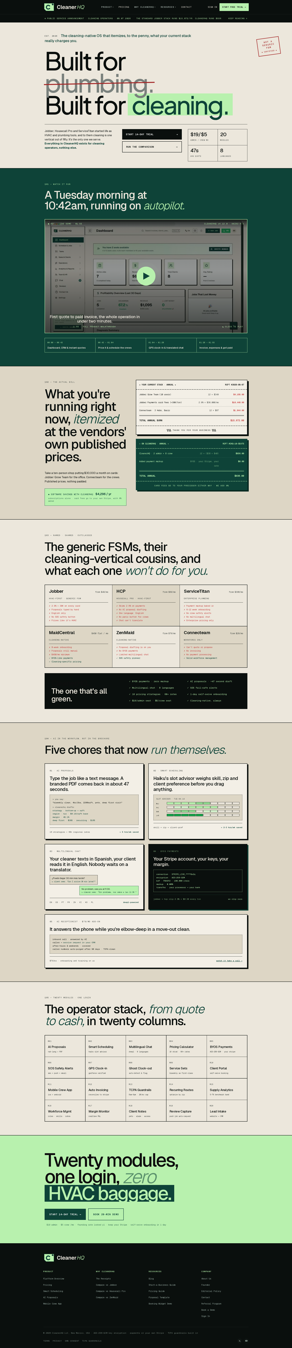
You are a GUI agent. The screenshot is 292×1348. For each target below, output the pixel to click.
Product (107, 7)
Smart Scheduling (53, 1291)
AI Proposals (50, 1297)
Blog (151, 1278)
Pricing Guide (157, 1291)
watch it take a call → (229, 961)
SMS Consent (72, 1341)
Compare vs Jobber (106, 1285)
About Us (206, 1278)
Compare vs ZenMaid (107, 1297)
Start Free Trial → (234, 7)
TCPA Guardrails (92, 1341)
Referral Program (211, 1303)
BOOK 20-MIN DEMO (106, 1214)
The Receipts (103, 1278)
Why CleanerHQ (145, 7)
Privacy (57, 1341)
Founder (205, 1285)
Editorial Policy (211, 1291)
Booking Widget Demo (160, 1303)
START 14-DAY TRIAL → (65, 1214)
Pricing (124, 7)
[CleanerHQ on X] (239, 1341)
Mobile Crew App (52, 1303)
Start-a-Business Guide (162, 1285)
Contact (186, 7)
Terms (46, 1341)
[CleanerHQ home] (64, 7)
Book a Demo (208, 1310)
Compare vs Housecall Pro (110, 1291)
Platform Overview (53, 1278)
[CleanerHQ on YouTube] (246, 1341)
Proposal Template (159, 1297)
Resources (168, 7)
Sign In (212, 7)
